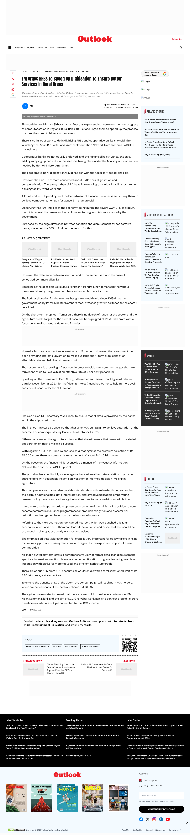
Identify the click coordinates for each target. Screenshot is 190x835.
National (36, 72)
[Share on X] (13, 78)
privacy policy (168, 801)
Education (58, 625)
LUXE (70, 47)
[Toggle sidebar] (10, 47)
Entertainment (41, 625)
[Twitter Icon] (147, 819)
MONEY (30, 47)
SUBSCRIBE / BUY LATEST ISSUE (161, 809)
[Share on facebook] (13, 73)
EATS (52, 47)
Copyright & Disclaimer (155, 830)
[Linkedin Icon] (161, 819)
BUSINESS (20, 47)
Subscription (151, 780)
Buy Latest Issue (153, 785)
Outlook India (77, 621)
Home (25, 72)
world (87, 625)
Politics (57, 646)
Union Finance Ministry (37, 646)
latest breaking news (51, 621)
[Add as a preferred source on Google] (13, 94)
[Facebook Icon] (141, 819)
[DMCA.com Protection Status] (16, 830)
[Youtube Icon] (168, 819)
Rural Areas (71, 646)
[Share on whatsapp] (13, 89)
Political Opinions (90, 646)
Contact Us (137, 830)
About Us (125, 830)
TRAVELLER (42, 47)
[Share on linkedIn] (13, 84)
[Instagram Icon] (154, 819)
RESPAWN (61, 47)
